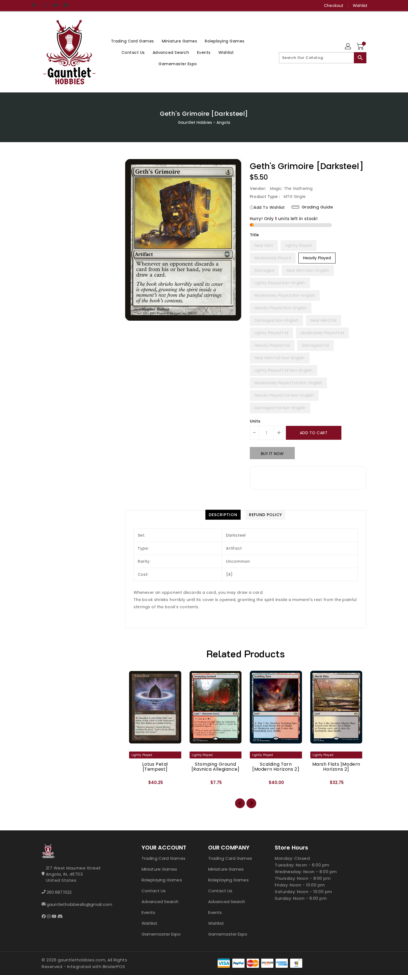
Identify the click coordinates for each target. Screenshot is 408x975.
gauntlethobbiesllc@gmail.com (79, 904)
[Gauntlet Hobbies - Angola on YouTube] (55, 5)
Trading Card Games (163, 858)
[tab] (223, 515)
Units (255, 421)
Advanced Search (160, 901)
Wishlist (360, 5)
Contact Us (154, 891)
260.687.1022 (59, 892)
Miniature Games (159, 869)
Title (254, 235)
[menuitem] (132, 41)
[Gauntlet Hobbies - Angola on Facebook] (34, 5)
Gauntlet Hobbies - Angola (204, 122)
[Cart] (360, 46)
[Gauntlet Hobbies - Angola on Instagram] (44, 5)
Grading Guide (317, 207)
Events (148, 912)
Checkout (333, 5)
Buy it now (272, 453)
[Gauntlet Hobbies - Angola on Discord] (65, 5)
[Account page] (348, 46)
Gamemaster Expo (161, 934)
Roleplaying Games (162, 880)
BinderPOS (114, 966)
